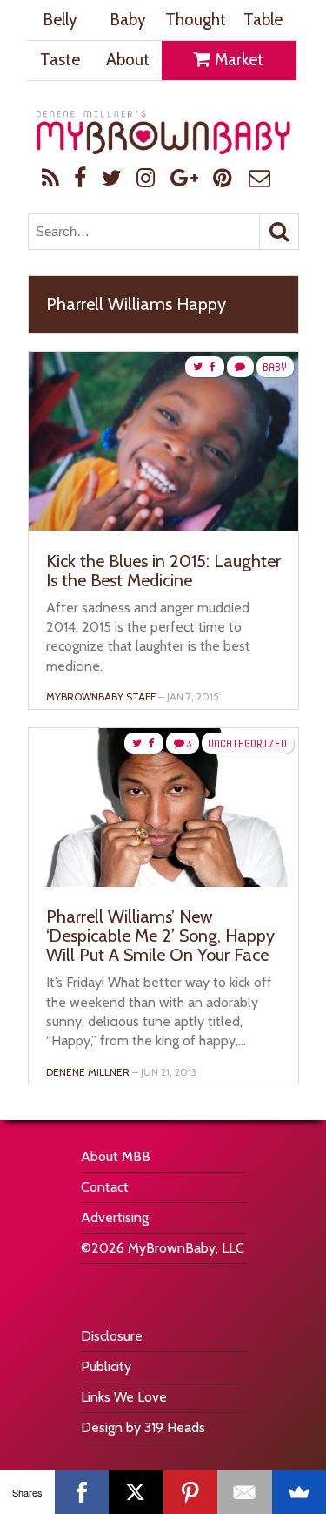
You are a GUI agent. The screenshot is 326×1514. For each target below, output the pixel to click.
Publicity (106, 1366)
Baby (128, 20)
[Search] (279, 231)
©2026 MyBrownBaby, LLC (162, 1248)
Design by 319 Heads (143, 1427)
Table (263, 20)
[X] (136, 1492)
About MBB (115, 1156)
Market (237, 60)
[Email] (244, 1492)
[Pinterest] (190, 1492)
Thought (195, 20)
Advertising (115, 1217)
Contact (105, 1187)
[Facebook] (82, 1492)
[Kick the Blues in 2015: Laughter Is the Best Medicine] (163, 525)
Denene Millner (88, 1071)
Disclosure (112, 1336)
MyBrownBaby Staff (101, 696)
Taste (60, 60)
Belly (60, 20)
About (128, 60)
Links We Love (124, 1397)
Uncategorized (247, 743)
